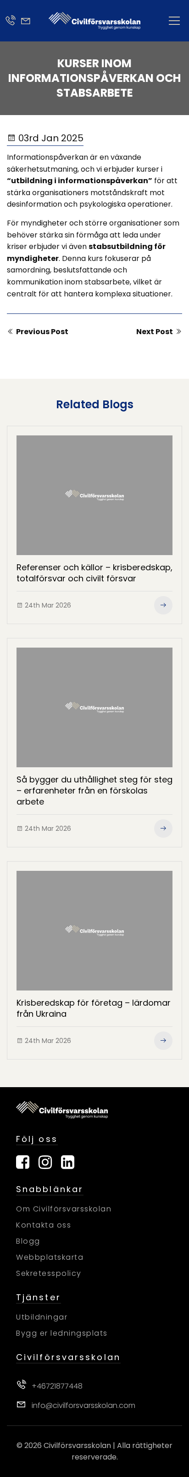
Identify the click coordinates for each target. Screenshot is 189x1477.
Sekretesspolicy (49, 1273)
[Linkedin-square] (67, 1162)
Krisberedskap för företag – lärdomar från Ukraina (94, 1008)
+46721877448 (56, 1386)
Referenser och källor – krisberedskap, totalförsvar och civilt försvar (94, 573)
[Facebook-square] (22, 1162)
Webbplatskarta (49, 1257)
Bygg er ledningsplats (62, 1333)
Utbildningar (41, 1317)
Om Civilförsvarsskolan (63, 1209)
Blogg (28, 1241)
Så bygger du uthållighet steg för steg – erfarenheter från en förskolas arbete (94, 790)
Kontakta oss (43, 1225)
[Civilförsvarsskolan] (94, 20)
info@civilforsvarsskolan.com (82, 1405)
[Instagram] (45, 1162)
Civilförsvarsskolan (77, 1445)
